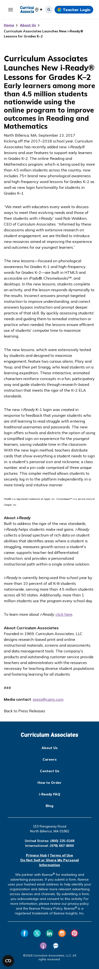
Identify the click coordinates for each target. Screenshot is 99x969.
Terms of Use (61, 855)
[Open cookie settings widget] (8, 961)
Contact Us (49, 771)
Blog (49, 806)
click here (64, 614)
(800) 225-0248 (62, 841)
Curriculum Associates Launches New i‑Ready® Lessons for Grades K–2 (43, 33)
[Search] (49, 10)
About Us (28, 25)
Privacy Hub (36, 855)
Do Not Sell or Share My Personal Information (49, 862)
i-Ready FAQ (49, 794)
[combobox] (34, 9)
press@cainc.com (48, 699)
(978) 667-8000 (62, 845)
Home (9, 25)
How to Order (49, 782)
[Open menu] (10, 9)
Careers (50, 759)
